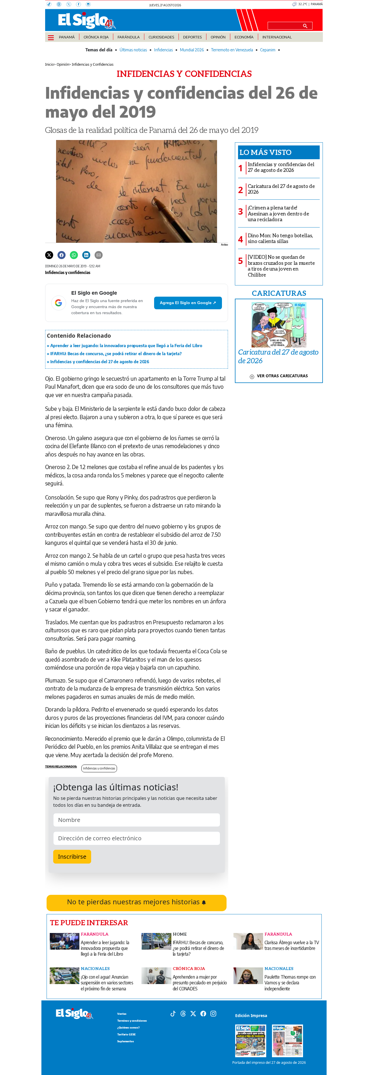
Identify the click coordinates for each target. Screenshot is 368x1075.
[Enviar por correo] (99, 255)
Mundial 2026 (192, 49)
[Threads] (61, 5)
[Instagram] (90, 5)
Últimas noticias (133, 49)
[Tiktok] (173, 1013)
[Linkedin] (86, 255)
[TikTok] (51, 5)
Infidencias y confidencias (67, 272)
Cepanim (267, 49)
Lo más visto (265, 152)
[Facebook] (81, 5)
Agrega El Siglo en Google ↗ (188, 302)
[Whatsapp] (74, 255)
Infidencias (163, 49)
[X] (71, 5)
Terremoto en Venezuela (232, 49)
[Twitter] (49, 255)
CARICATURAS (279, 293)
